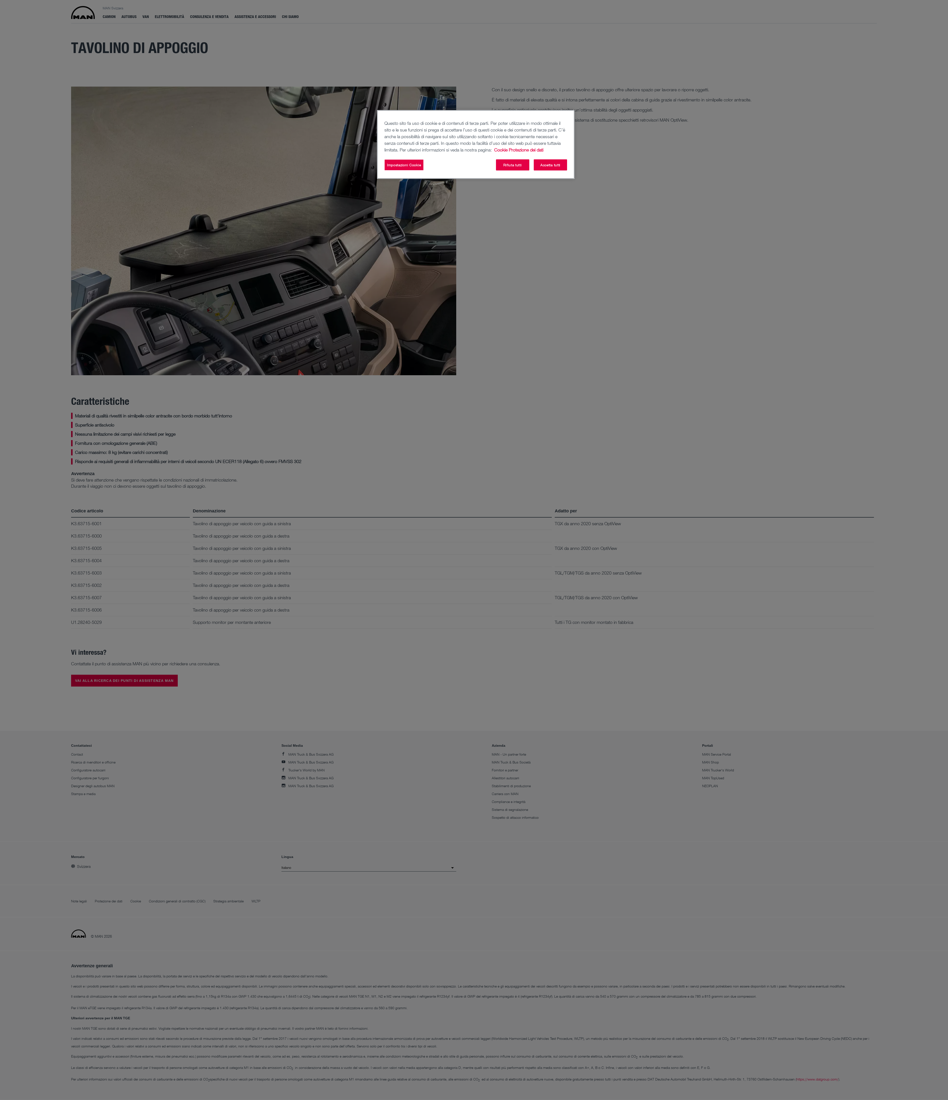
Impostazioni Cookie (404, 165)
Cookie (501, 149)
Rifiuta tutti (512, 165)
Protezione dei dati (526, 149)
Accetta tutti (550, 165)
